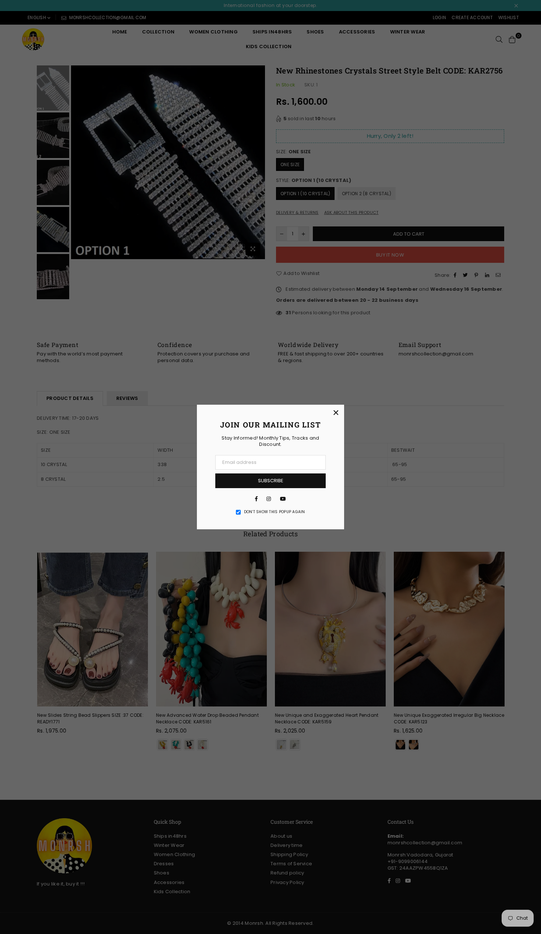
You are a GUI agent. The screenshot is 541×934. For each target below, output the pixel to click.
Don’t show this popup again (274, 512)
